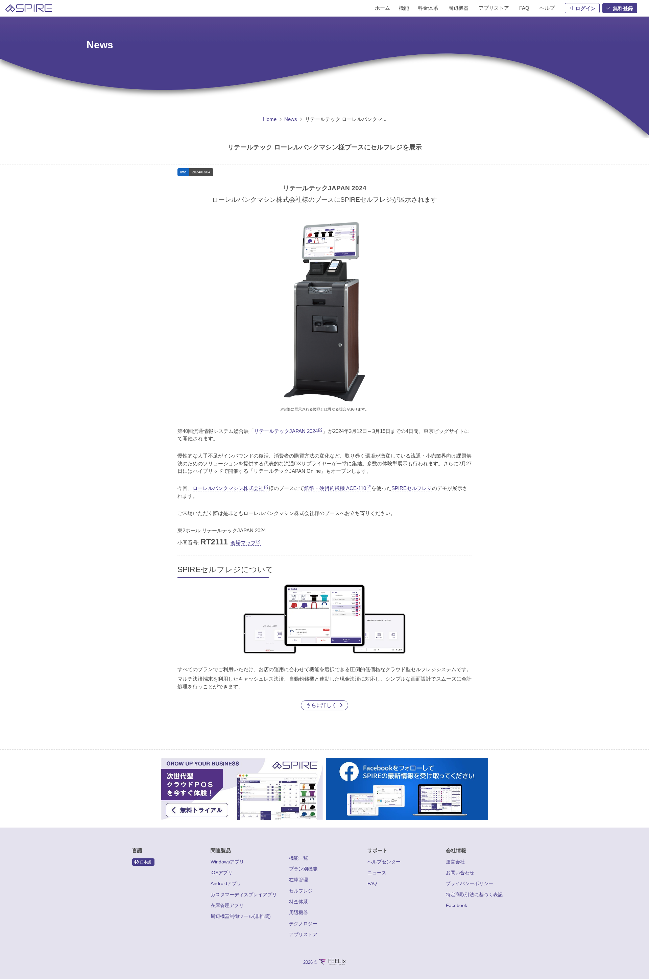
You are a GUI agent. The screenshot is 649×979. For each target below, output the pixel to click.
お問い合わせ (460, 872)
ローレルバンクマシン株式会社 (228, 488)
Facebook (456, 905)
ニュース (376, 872)
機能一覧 (298, 858)
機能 (404, 8)
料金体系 (298, 901)
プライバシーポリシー (469, 883)
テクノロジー (303, 923)
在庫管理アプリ (227, 905)
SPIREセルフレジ (411, 488)
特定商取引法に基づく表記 (474, 894)
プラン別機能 (303, 869)
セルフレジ (301, 891)
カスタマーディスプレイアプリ (244, 894)
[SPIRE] (28, 8)
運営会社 (455, 861)
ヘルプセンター (384, 861)
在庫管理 (298, 879)
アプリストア (303, 934)
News (290, 119)
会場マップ (243, 542)
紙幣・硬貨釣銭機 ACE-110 (335, 488)
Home (270, 119)
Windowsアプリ (227, 861)
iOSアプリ (222, 872)
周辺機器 (298, 912)
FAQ (372, 883)
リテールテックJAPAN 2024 (286, 431)
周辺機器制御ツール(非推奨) (241, 916)
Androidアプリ (226, 883)
